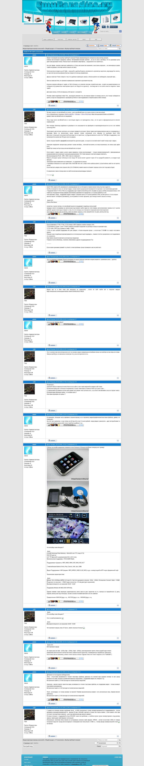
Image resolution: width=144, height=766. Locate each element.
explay (55, 388)
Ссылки (26, 759)
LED (34, 109)
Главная (55, 32)
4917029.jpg (71, 597)
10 (76, 414)
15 (79, 707)
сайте (75, 386)
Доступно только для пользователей (58, 135)
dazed (56, 238)
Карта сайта (27, 762)
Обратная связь (28, 765)
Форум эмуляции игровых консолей (33, 48)
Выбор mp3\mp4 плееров (72, 48)
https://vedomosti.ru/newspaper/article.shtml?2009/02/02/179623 (65, 291)
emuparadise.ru (75, 764)
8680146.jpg (60, 597)
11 (76, 444)
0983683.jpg (84, 597)
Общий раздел (49, 48)
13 (76, 642)
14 (79, 672)
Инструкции (81, 32)
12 (76, 609)
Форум (64, 32)
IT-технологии (59, 48)
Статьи (71, 32)
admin (34, 55)
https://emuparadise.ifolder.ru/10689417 (103, 114)
